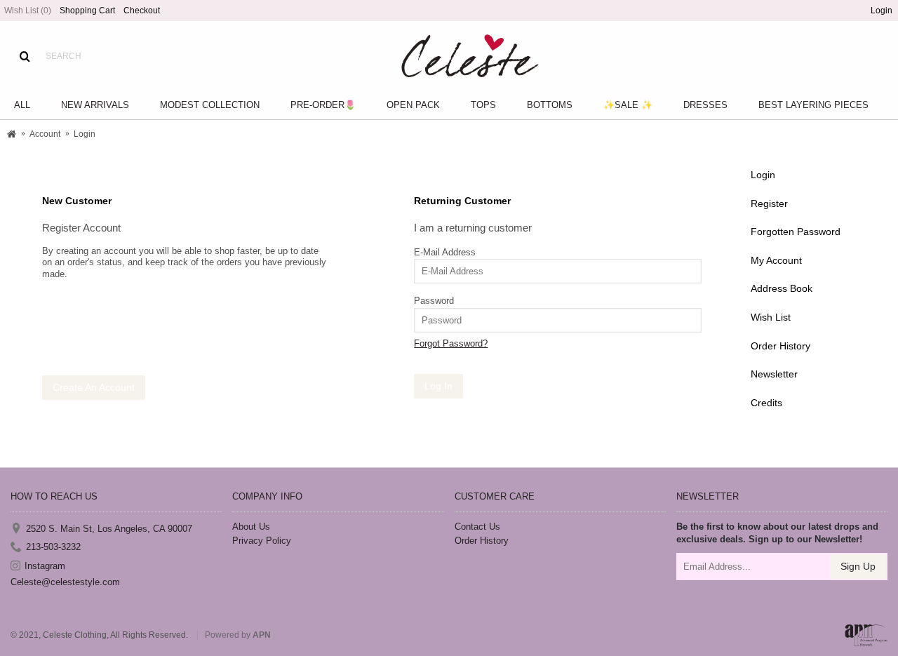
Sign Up (858, 566)
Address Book (781, 288)
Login (763, 174)
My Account (776, 260)
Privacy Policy (261, 540)
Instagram (45, 565)
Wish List (771, 317)
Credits (766, 402)
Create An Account (94, 387)
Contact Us (477, 526)
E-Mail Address (445, 252)
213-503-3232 (53, 547)
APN (262, 635)
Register (769, 203)
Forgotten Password (795, 231)
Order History (780, 346)
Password (434, 300)
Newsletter (774, 374)
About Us (251, 526)
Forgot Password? (451, 343)
